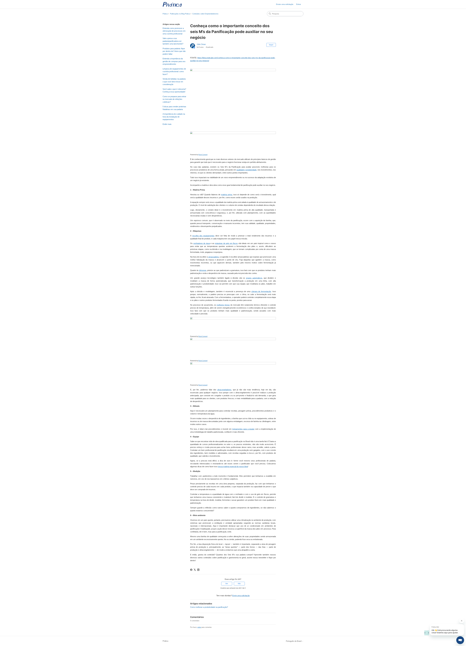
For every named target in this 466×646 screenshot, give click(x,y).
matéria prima (226, 195)
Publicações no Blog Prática (180, 14)
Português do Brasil (294, 641)
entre (199, 627)
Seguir (271, 45)
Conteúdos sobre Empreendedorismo (205, 14)
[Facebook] (191, 570)
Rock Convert (202, 155)
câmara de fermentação (261, 291)
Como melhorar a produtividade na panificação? (209, 607)
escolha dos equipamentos (203, 236)
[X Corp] (195, 570)
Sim (226, 583)
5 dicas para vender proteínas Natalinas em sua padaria (174, 108)
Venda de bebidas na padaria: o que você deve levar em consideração (174, 81)
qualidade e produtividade (247, 170)
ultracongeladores (224, 390)
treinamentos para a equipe (243, 429)
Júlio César (201, 44)
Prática (165, 14)
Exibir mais (167, 124)
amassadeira (213, 257)
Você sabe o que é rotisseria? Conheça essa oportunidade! (174, 90)
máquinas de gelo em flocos (226, 243)
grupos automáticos (254, 278)
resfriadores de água (201, 243)
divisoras (202, 270)
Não (239, 583)
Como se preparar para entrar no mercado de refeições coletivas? (174, 99)
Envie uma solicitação (241, 596)
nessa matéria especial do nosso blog (233, 466)
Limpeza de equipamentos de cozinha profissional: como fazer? (174, 71)
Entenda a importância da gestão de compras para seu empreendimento (174, 61)
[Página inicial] (172, 4)
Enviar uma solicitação (284, 4)
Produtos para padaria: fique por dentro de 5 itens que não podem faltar (174, 51)
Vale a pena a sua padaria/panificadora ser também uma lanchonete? (173, 41)
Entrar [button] (298, 4)
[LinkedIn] (198, 570)
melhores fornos (223, 305)
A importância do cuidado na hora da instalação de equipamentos (174, 116)
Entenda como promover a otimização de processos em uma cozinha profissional (174, 31)
